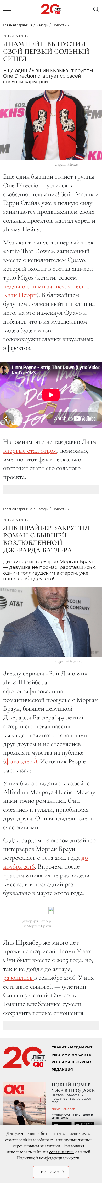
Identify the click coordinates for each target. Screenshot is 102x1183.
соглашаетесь (61, 1151)
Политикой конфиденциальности (47, 1158)
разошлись (18, 977)
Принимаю (51, 1171)
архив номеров (63, 1108)
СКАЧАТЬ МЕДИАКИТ (72, 1047)
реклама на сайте (71, 1055)
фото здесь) (21, 761)
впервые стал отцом (30, 450)
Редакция (62, 1070)
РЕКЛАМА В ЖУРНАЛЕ (73, 1062)
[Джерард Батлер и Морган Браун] (51, 910)
